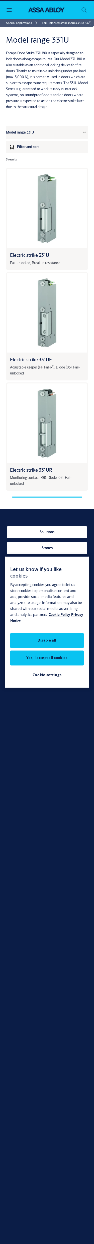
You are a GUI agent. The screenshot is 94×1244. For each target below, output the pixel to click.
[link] (22, 22)
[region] (47, 622)
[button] (66, 23)
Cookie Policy (59, 614)
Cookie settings (47, 674)
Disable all (47, 640)
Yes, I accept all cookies (46, 658)
